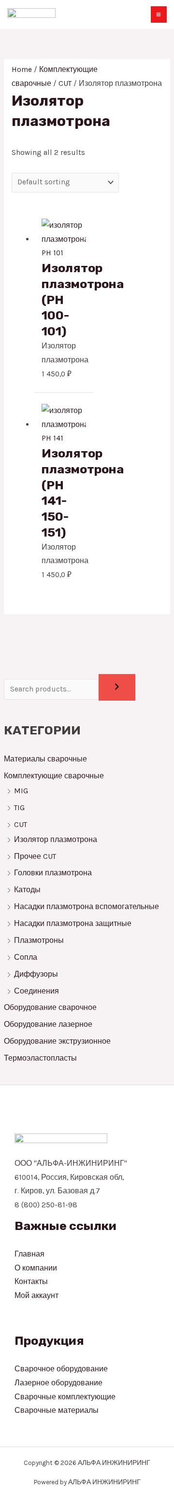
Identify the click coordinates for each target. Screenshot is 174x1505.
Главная (29, 1254)
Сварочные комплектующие (65, 1397)
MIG (21, 791)
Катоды (27, 889)
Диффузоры (36, 974)
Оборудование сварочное (50, 1007)
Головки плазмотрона (53, 873)
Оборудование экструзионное (57, 1041)
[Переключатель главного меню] (159, 14)
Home (22, 69)
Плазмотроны (39, 940)
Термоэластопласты (40, 1058)
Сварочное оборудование (61, 1369)
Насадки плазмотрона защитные (72, 923)
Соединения (37, 991)
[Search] (117, 687)
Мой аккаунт (36, 1295)
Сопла (25, 957)
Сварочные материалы (56, 1410)
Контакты (31, 1281)
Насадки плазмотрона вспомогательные (86, 906)
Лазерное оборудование (58, 1383)
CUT (20, 824)
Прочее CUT (35, 856)
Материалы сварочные (45, 759)
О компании (35, 1268)
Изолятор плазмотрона (55, 839)
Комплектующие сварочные (54, 776)
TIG (19, 807)
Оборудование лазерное (48, 1024)
